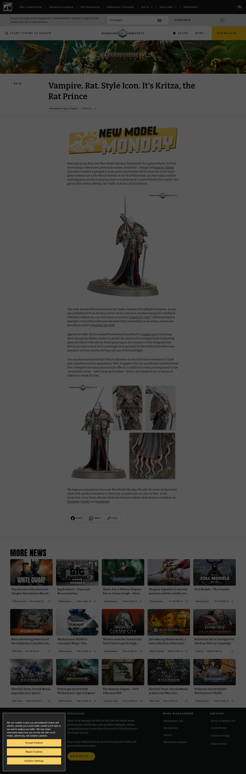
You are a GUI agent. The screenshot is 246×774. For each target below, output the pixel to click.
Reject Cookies (34, 752)
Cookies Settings (34, 761)
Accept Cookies (34, 743)
